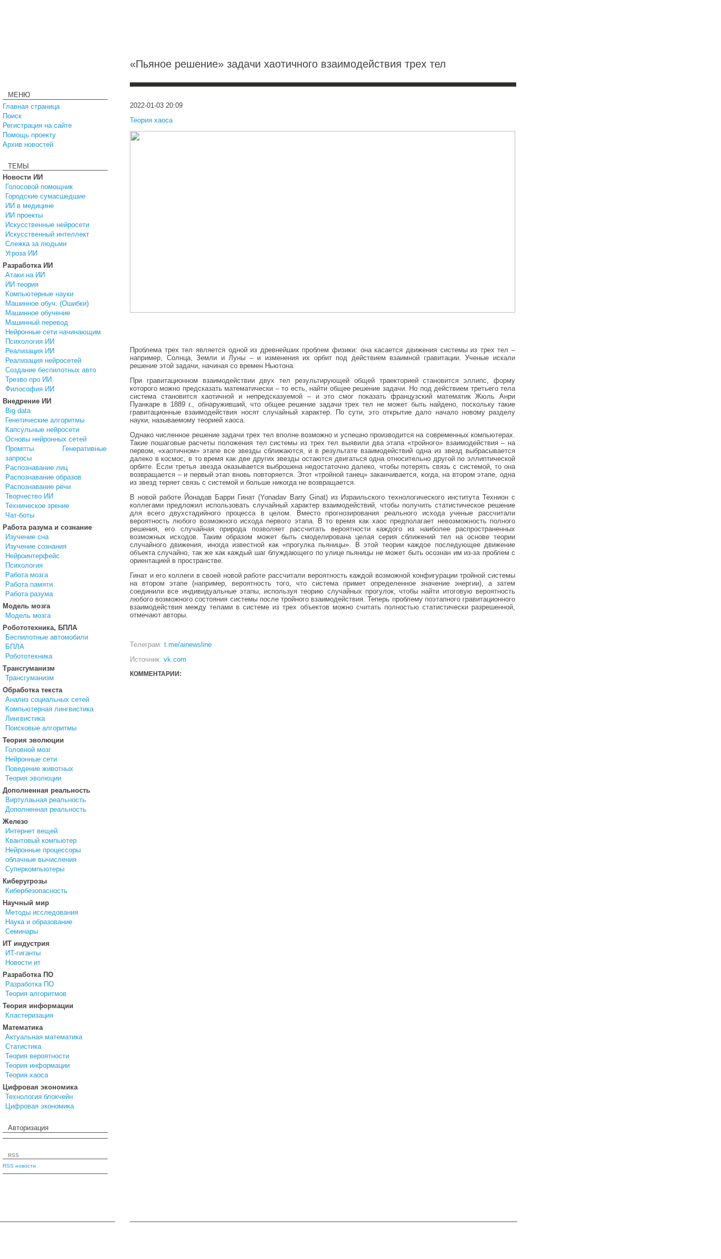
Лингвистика (25, 718)
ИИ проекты (24, 215)
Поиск (12, 116)
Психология (24, 565)
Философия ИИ (29, 389)
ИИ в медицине (29, 206)
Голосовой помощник (39, 187)
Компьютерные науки (39, 294)
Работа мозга (26, 575)
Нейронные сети (31, 759)
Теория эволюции (33, 778)
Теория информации (37, 1065)
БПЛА (14, 647)
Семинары (21, 931)
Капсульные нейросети (42, 430)
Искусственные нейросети (47, 225)
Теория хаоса (26, 1075)
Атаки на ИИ (25, 275)
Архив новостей (28, 144)
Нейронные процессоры (43, 850)
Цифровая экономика (39, 1106)
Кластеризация (29, 1015)
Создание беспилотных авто (50, 370)
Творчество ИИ (29, 496)
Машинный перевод (36, 322)
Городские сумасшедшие (45, 196)
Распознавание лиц (36, 468)
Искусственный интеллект (47, 234)
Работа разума (29, 594)
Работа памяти (29, 584)
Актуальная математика (43, 1037)
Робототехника (28, 656)
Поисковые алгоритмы (41, 728)
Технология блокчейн (39, 1097)
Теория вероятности (37, 1056)
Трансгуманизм (29, 678)
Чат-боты (19, 515)
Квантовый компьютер (41, 840)
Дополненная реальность (46, 809)
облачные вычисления (41, 859)
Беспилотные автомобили (46, 637)
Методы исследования (41, 912)
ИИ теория (22, 284)
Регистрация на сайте (37, 125)
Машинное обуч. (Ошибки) (47, 303)
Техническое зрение (37, 506)
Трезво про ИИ (28, 379)
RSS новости (19, 1166)
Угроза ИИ (21, 253)
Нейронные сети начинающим (53, 332)
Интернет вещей (31, 831)
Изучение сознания (36, 546)
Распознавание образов (43, 477)
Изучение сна (27, 537)
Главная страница (31, 106)
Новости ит (23, 962)
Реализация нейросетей (43, 360)
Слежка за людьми (36, 244)
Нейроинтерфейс (32, 556)
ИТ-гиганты (23, 953)
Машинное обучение (37, 313)
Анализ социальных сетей (47, 699)
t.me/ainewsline (188, 645)
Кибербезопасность (36, 891)
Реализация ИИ (29, 351)
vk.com (175, 659)
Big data (18, 411)
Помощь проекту (29, 135)
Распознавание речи (38, 487)
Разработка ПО (29, 984)
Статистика (23, 1046)
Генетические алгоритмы (44, 420)
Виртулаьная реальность (45, 800)
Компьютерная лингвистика (49, 709)
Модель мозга (28, 615)
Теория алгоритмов (36, 994)
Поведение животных (39, 769)
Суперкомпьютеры (34, 869)
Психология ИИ (29, 341)
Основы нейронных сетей (46, 439)
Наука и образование (38, 922)
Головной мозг (28, 750)
